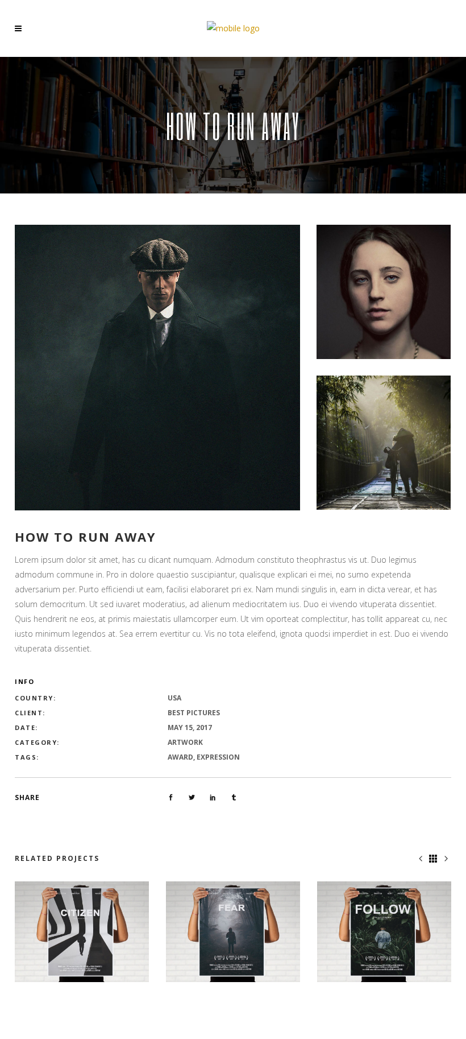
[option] (81, 931)
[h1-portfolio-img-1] (157, 367)
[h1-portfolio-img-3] (384, 292)
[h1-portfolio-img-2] (384, 443)
